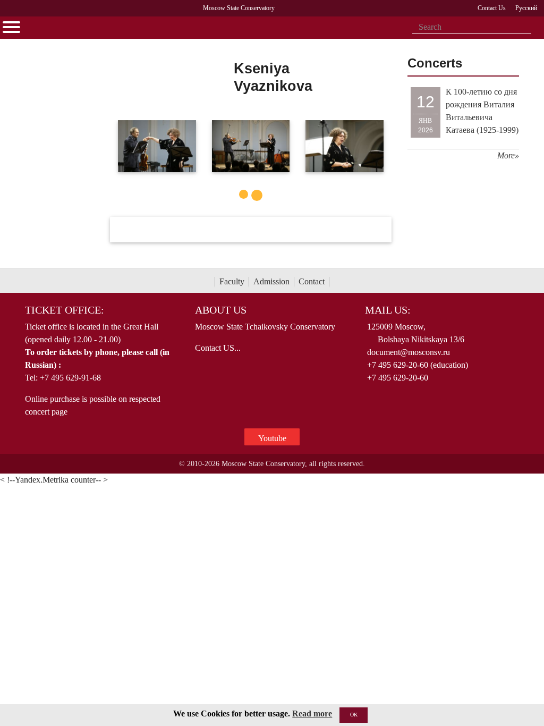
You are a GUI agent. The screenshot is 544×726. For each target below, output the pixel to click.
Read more (312, 713)
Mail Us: (388, 310)
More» (508, 155)
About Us (220, 310)
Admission (271, 281)
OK (354, 714)
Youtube (272, 438)
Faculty (231, 281)
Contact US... (218, 347)
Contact (312, 281)
